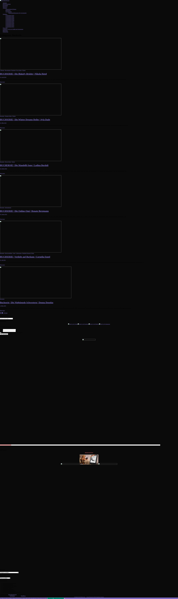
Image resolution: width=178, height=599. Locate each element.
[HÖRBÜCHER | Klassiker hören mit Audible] (70, 464)
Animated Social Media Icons (79, 597)
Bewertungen (8, 70)
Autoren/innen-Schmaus (11, 9)
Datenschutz (5, 31)
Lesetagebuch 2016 (10, 23)
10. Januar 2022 (3, 214)
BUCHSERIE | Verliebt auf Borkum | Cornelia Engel (25, 257)
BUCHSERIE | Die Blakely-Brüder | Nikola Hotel (23, 74)
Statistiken (5, 14)
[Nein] (64, 598)
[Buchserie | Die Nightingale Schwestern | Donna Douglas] (35, 297)
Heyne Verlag (8, 161)
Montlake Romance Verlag (28, 253)
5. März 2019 (3, 305)
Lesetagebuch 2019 (10, 19)
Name (1, 329)
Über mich (5, 28)
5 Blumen (2, 70)
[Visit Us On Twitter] (73, 324)
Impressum (5, 30)
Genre (14, 253)
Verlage (24, 70)
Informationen (8, 207)
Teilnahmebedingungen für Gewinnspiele (17, 13)
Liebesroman (19, 253)
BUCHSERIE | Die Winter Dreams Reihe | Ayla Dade (25, 119)
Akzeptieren (50, 598)
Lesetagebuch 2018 (10, 20)
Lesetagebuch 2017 (10, 21)
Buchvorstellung (8, 253)
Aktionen (5, 8)
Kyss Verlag (19, 70)
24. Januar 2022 (3, 168)
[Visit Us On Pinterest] (94, 324)
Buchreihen (5, 5)
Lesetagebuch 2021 (10, 16)
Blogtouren (8, 10)
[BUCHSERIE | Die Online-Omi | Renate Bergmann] (30, 206)
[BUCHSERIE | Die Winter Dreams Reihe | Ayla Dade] (30, 114)
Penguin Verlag (8, 116)
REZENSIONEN (7, 4)
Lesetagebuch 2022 (10, 15)
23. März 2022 (3, 123)
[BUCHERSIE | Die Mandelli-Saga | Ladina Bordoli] (30, 160)
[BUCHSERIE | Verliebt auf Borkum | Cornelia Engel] (30, 252)
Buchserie (13, 70)
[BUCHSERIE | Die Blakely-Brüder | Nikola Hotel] (30, 69)
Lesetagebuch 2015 (10, 24)
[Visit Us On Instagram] (104, 324)
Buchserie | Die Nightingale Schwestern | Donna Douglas (26, 302)
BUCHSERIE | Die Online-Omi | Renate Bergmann (24, 211)
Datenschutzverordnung (58, 598)
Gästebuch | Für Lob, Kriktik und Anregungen (13, 29)
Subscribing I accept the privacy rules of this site (12, 332)
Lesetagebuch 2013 (10, 26)
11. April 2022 (3, 77)
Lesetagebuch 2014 (10, 25)
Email (1, 331)
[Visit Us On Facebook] (83, 324)
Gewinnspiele (9, 11)
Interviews (5, 6)
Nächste (5, 313)
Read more (2, 82)
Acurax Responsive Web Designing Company (95, 597)
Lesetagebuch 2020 (10, 18)
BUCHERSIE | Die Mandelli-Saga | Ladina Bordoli (24, 165)
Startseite (5, 3)
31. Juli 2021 (3, 260)
